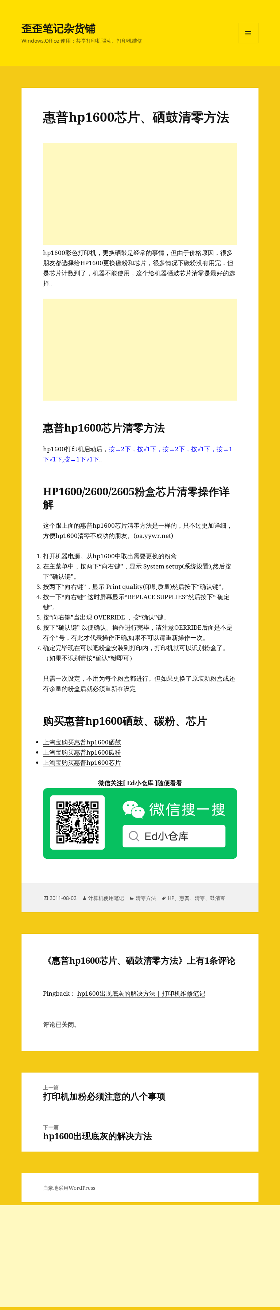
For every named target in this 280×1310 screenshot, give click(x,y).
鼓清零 (217, 897)
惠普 (184, 897)
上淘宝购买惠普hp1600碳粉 (82, 752)
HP (171, 897)
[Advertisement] (140, 194)
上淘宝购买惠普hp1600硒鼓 (82, 742)
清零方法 (146, 897)
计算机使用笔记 (106, 897)
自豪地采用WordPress (69, 1187)
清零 (200, 897)
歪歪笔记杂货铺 (59, 28)
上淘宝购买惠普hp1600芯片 (82, 762)
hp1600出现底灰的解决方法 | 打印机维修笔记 (141, 993)
